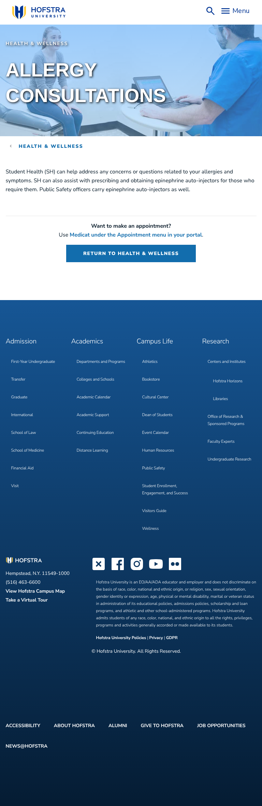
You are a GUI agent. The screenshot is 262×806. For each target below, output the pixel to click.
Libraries (220, 399)
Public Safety (153, 468)
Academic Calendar (94, 397)
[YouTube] (156, 569)
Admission (21, 341)
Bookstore (151, 379)
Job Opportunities (221, 725)
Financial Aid (22, 468)
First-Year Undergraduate (33, 362)
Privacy (156, 638)
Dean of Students (157, 415)
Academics (87, 341)
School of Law (23, 433)
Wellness (150, 529)
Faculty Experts (221, 441)
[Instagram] (137, 569)
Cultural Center (155, 397)
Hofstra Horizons (228, 381)
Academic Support (93, 415)
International (22, 415)
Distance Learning (92, 450)
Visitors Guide (154, 511)
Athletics (150, 362)
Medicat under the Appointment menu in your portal (136, 235)
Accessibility (23, 725)
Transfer (18, 379)
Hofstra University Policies (121, 638)
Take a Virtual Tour (27, 600)
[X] (98, 569)
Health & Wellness (51, 146)
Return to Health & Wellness (131, 253)
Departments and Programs (101, 362)
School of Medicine (27, 450)
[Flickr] (175, 569)
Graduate (19, 397)
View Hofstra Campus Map (35, 591)
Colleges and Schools (95, 379)
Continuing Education (95, 433)
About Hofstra (74, 725)
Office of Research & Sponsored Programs (226, 420)
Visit (15, 486)
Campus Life (155, 341)
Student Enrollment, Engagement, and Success (165, 489)
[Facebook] (118, 569)
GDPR (172, 638)
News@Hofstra (27, 746)
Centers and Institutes (227, 362)
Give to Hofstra (162, 725)
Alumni (117, 725)
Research (215, 341)
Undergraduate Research (229, 459)
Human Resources (158, 450)
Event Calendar (155, 433)
